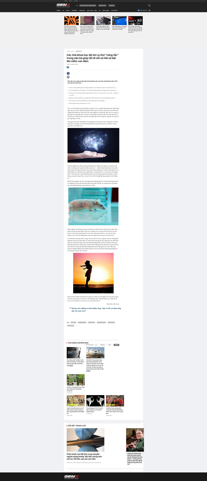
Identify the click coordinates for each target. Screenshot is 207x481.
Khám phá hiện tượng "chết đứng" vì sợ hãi (79, 103)
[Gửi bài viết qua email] (68, 67)
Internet (74, 10)
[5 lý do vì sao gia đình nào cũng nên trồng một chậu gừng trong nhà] (76, 380)
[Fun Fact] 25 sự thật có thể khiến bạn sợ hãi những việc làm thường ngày (87, 100)
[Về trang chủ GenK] (63, 5)
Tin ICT (68, 10)
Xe (99, 10)
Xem (116, 345)
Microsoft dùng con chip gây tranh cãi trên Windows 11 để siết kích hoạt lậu (119, 28)
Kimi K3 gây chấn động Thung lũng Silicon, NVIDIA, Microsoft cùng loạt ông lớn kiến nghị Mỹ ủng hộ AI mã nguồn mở (135, 29)
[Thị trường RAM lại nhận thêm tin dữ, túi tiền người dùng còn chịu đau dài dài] (103, 20)
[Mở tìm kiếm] (149, 5)
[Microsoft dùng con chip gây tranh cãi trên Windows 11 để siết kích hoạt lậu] (119, 20)
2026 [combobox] (109, 345)
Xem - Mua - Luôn (92, 10)
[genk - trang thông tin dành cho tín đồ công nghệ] (71, 477)
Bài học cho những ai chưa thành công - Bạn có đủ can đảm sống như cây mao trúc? (96, 309)
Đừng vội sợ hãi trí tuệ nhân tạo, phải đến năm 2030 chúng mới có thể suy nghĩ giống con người (92, 98)
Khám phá (82, 10)
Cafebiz (76, 1)
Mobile (59, 10)
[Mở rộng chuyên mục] (149, 10)
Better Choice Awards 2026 (88, 5)
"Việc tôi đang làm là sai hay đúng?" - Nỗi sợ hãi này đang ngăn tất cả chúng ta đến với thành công (92, 90)
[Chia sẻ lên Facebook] (68, 73)
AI (63, 10)
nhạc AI (112, 5)
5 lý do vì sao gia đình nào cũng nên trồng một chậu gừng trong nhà (75, 388)
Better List (103, 5)
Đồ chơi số (114, 10)
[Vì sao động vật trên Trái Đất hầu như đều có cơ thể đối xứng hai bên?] (95, 401)
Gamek (65, 1)
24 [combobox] (96, 345)
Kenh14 (70, 1)
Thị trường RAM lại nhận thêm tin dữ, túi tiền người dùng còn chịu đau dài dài (103, 28)
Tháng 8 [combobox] (102, 345)
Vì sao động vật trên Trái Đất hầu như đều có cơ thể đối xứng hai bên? (94, 409)
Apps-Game (106, 10)
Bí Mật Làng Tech (143, 10)
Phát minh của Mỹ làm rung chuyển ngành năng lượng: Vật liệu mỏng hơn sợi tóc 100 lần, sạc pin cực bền (84, 456)
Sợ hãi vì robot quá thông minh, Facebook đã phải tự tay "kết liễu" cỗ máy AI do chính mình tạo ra (92, 87)
